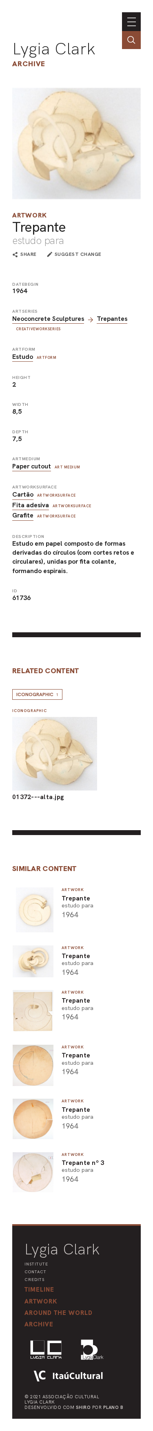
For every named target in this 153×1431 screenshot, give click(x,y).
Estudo (22, 356)
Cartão (22, 494)
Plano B (113, 1407)
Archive (28, 63)
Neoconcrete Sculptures (48, 318)
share (28, 255)
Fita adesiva (30, 505)
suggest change (78, 254)
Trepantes (112, 318)
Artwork (29, 215)
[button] (58, 1313)
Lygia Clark (53, 48)
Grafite (22, 515)
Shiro (83, 1407)
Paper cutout (31, 466)
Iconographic (37, 694)
